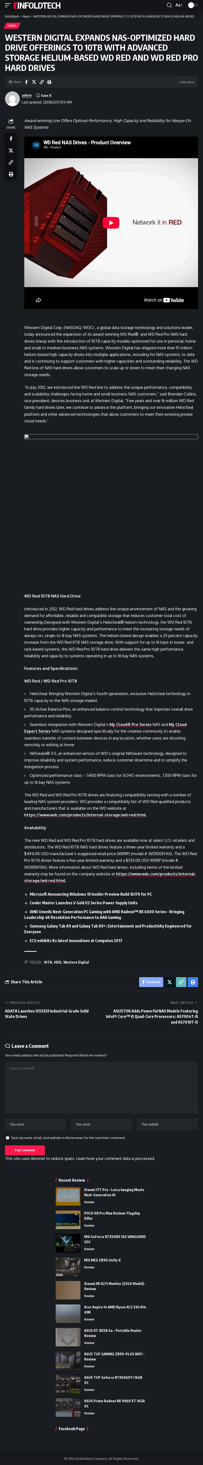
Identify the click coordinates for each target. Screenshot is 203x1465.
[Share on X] (33, 82)
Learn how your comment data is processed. (115, 1158)
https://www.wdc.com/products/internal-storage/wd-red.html (85, 814)
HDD (57, 962)
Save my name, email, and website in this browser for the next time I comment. (68, 1138)
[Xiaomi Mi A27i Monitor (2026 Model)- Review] (68, 1290)
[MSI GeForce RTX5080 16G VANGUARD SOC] (68, 1243)
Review (89, 1202)
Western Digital (76, 962)
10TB (48, 962)
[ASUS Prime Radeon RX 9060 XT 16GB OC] (68, 1407)
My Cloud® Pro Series (130, 724)
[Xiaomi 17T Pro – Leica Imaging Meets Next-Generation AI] (68, 1196)
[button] (9, 5)
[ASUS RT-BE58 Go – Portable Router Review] (68, 1337)
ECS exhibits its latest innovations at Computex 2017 (76, 940)
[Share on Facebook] (26, 82)
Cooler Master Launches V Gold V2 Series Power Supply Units (84, 902)
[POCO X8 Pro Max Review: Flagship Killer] (68, 1220)
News (12, 25)
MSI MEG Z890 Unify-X (102, 1260)
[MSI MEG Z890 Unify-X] (68, 1267)
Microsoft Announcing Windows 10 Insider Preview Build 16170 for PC (91, 894)
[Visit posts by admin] (12, 98)
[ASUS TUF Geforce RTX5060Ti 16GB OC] (68, 1384)
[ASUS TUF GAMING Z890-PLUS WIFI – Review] (68, 1360)
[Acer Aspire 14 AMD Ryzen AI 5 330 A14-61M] (68, 1313)
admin (27, 95)
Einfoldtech (36, 5)
